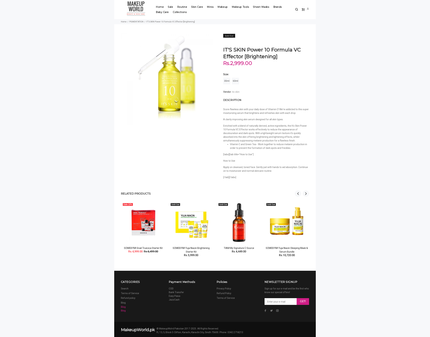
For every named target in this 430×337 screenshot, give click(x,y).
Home (160, 6)
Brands (277, 6)
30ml (226, 81)
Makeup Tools (240, 6)
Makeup (223, 6)
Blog (123, 302)
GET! (303, 301)
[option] (143, 223)
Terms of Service (130, 293)
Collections (180, 12)
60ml (235, 81)
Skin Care (197, 6)
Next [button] (306, 193)
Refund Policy (224, 293)
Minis (210, 6)
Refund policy (128, 298)
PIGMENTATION (136, 22)
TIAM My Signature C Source (239, 248)
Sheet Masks (261, 6)
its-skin (236, 91)
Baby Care (162, 12)
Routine (182, 6)
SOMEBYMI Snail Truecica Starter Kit (143, 248)
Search (124, 288)
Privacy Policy (224, 288)
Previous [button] (298, 193)
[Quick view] (160, 207)
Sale (170, 6)
